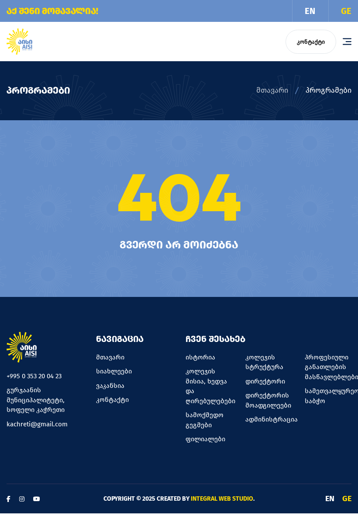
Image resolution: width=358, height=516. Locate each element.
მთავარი (272, 90)
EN (310, 11)
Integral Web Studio (222, 498)
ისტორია (200, 357)
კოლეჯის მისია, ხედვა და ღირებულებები (209, 386)
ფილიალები (205, 439)
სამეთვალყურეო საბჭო (328, 396)
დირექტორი (265, 381)
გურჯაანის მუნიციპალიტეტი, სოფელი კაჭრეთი (36, 400)
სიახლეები (114, 371)
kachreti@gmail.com (37, 424)
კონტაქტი (311, 41)
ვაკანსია (110, 386)
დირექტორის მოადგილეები (268, 400)
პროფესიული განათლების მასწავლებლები (328, 367)
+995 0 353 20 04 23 (34, 376)
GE (346, 11)
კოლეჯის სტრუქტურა (264, 362)
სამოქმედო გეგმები (205, 420)
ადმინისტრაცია (268, 419)
